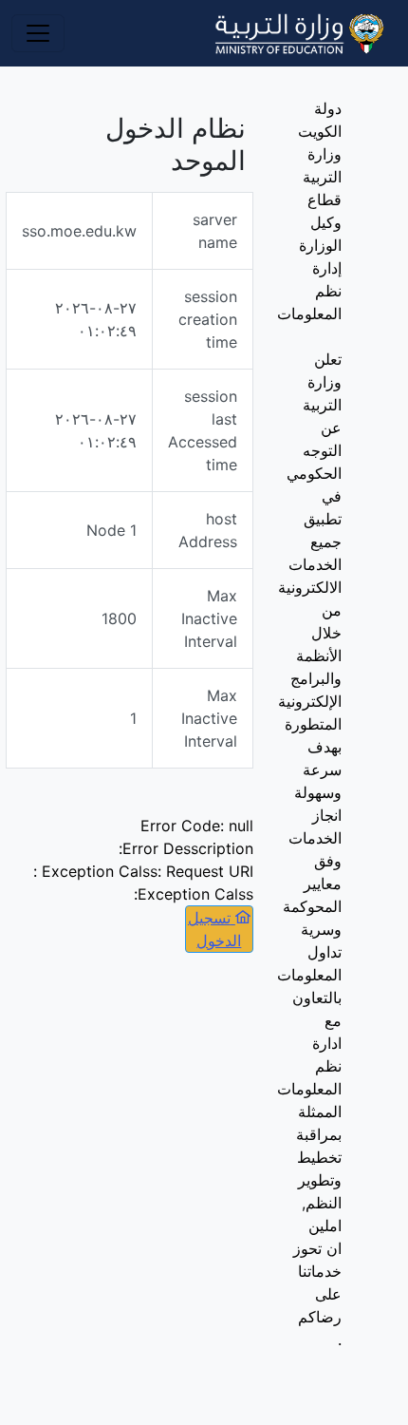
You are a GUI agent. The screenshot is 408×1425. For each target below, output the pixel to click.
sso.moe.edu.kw (79, 230)
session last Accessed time (202, 430)
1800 (119, 618)
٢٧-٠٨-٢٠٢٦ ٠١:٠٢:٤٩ (96, 319)
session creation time (207, 319)
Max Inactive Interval (209, 618)
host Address (207, 530)
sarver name (215, 231)
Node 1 (111, 530)
